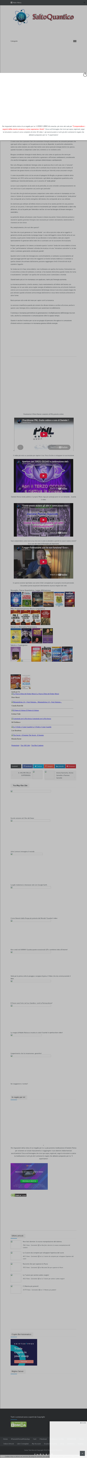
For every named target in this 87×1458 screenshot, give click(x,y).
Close (84, 1422)
